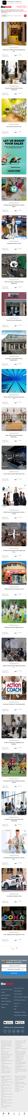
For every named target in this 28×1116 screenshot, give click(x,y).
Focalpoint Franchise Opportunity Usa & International (14, 820)
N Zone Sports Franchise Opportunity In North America (14, 781)
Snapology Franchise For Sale (14, 243)
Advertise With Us (5, 995)
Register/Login (21, 6)
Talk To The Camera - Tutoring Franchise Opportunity (14, 282)
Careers (3, 1007)
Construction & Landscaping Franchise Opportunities (20, 1066)
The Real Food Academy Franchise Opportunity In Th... (14, 551)
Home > (3, 10)
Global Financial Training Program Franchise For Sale (14, 513)
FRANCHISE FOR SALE (14, 47)
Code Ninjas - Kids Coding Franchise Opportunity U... (14, 359)
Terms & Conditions (6, 1001)
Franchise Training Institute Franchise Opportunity (14, 89)
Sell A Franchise (18, 994)
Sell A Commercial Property (21, 997)
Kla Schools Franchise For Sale (14, 126)
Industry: (5, 93)
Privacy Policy (5, 1004)
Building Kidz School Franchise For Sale (14, 589)
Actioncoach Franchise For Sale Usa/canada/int (14, 704)
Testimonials (4, 998)
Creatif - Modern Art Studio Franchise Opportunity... (14, 436)
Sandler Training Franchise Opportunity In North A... (14, 666)
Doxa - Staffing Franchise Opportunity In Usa (14, 934)
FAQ (15, 1009)
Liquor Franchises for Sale (21, 1069)
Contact (3, 992)
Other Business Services (20, 1077)
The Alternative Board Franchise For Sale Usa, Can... (14, 858)
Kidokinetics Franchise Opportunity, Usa (14, 627)
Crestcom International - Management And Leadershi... (14, 743)
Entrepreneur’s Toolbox (20, 1012)
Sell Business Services (20, 1000)
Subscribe (14, 973)
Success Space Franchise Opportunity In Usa (14, 473)
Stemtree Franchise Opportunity (14, 320)
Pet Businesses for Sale (6, 1042)
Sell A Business (18, 991)
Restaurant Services (19, 1082)
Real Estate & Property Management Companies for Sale (6, 1046)
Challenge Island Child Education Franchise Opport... (14, 205)
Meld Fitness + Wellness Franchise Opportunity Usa (14, 50)
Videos (15, 1006)
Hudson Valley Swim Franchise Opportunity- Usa (14, 397)
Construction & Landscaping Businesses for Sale (6, 1068)
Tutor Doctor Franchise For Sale (14, 896)
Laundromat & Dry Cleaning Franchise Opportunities (19, 1059)
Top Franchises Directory (20, 1015)
